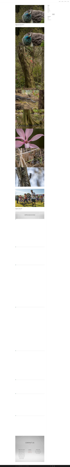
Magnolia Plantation (19, 24)
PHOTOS (65, 1)
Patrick (17, 209)
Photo (48, 18)
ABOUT (60, 1)
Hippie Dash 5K (18, 208)
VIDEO (68, 1)
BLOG (48, 7)
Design (48, 17)
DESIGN (62, 1)
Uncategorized (49, 19)
